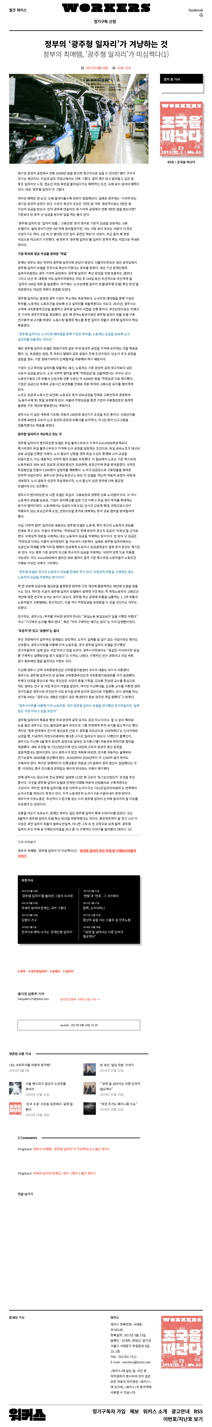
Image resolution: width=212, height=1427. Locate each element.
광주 (23, 971)
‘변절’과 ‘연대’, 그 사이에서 (101, 896)
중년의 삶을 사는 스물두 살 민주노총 (107, 920)
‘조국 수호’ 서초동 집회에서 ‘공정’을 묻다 (49, 1106)
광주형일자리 (39, 971)
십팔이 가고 (29, 920)
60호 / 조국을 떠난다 (181, 162)
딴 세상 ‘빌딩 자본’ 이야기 (117, 1065)
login (140, 1392)
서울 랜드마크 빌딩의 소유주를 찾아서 (46, 1086)
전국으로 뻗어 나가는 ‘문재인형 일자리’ (47, 932)
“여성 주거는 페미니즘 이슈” (118, 1104)
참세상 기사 (16, 1317)
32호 (120, 68)
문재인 (56, 971)
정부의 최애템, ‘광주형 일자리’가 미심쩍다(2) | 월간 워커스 (71, 1149)
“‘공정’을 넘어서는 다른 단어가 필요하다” (103, 934)
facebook (196, 10)
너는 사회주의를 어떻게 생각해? (30, 1065)
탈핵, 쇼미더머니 (94, 908)
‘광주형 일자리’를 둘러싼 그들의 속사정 (47, 896)
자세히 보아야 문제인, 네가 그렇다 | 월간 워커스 (64, 1173)
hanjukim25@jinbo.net (33, 999)
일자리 (69, 971)
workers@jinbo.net (136, 1362)
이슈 (128, 68)
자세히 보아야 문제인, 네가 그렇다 (44, 908)
